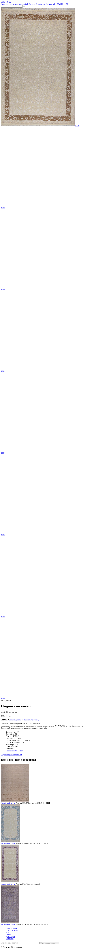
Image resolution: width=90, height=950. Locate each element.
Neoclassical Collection (14, 751)
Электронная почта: (9, 943)
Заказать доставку (16, 720)
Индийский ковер (8, 803)
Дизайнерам (40, 4)
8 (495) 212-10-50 (61, 4)
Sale (26, 4)
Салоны (32, 4)
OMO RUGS (6, 2)
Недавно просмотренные (11, 755)
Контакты (50, 4)
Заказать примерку (31, 720)
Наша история (6, 4)
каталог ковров (19, 4)
